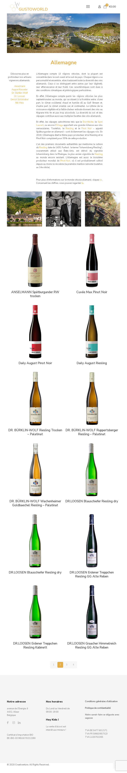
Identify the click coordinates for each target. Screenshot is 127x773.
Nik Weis (19, 102)
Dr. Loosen (19, 96)
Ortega (59, 125)
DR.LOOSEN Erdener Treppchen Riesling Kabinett (35, 645)
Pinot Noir (86, 128)
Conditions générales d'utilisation (101, 701)
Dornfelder (88, 121)
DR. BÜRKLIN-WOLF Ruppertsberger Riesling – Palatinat (91, 432)
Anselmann (19, 86)
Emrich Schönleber (20, 99)
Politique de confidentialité (98, 708)
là (82, 183)
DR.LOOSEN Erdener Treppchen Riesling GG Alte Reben (92, 574)
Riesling (70, 128)
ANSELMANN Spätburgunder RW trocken (35, 294)
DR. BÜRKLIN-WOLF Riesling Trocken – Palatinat (35, 432)
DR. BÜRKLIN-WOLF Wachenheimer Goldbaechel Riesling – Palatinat (35, 503)
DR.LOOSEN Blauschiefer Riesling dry (91, 501)
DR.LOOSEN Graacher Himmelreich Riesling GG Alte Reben (91, 645)
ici (101, 179)
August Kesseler (20, 89)
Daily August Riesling (92, 363)
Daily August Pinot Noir (35, 363)
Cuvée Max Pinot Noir (91, 292)
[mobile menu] (88, 6)
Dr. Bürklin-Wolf (20, 92)
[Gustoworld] (29, 6)
